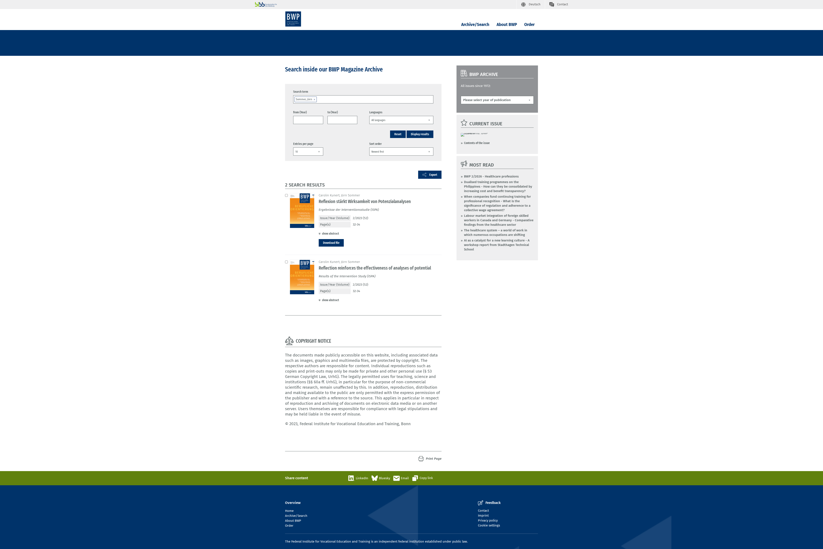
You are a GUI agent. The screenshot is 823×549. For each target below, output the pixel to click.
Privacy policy (488, 520)
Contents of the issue (477, 143)
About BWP (507, 24)
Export (433, 175)
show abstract (330, 233)
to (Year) (332, 112)
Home (289, 511)
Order (529, 24)
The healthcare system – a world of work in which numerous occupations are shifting (495, 232)
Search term (300, 92)
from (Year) (300, 112)
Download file (331, 243)
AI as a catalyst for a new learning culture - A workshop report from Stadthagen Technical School (497, 244)
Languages (375, 112)
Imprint (483, 515)
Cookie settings (489, 525)
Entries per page (303, 144)
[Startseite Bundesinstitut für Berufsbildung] (386, 4)
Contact (483, 511)
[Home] (293, 19)
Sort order (375, 144)
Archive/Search (475, 24)
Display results (420, 134)
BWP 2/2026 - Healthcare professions (491, 176)
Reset (397, 134)
